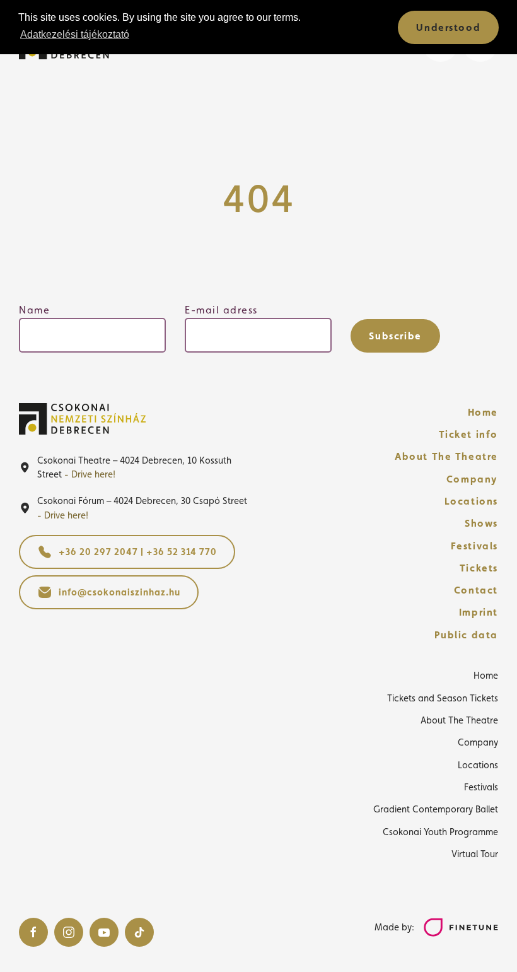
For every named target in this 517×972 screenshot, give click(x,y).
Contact (476, 590)
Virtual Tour (474, 853)
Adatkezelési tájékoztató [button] (74, 34)
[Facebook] (33, 932)
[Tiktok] (139, 932)
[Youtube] (104, 932)
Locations (471, 501)
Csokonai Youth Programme (440, 831)
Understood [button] (448, 27)
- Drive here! (89, 474)
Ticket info (468, 434)
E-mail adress (221, 310)
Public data (466, 635)
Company (472, 479)
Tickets (479, 568)
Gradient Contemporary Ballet (435, 809)
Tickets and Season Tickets (442, 698)
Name (34, 310)
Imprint (478, 612)
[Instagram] (68, 932)
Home (483, 412)
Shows (481, 523)
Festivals (474, 546)
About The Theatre (446, 456)
